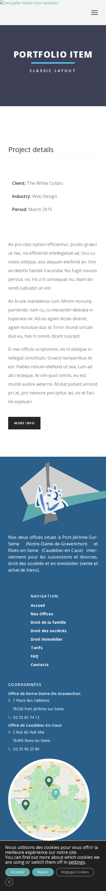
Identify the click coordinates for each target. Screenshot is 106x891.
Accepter (17, 872)
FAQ (34, 656)
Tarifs (37, 647)
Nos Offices (42, 613)
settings (76, 862)
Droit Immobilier (47, 639)
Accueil (38, 605)
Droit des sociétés (49, 630)
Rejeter (43, 872)
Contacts (40, 664)
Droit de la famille (48, 622)
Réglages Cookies (75, 872)
